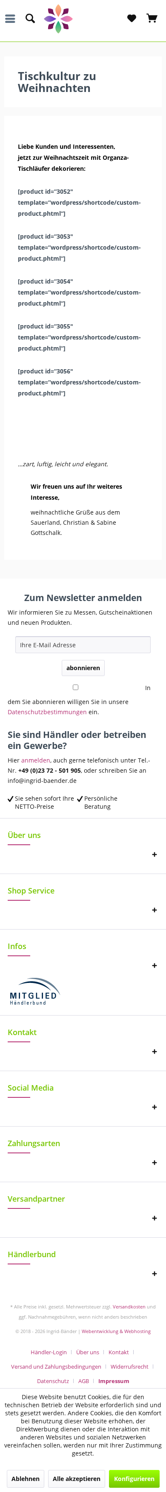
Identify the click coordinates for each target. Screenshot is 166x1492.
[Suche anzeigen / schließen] (29, 18)
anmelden (35, 760)
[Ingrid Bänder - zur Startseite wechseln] (83, 18)
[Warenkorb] (152, 18)
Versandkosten (129, 1306)
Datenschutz (53, 1381)
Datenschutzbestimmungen (47, 712)
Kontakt (119, 1352)
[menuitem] (12, 18)
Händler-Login (49, 1352)
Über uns (87, 1352)
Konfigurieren (134, 1479)
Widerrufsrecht (130, 1366)
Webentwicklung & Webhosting (116, 1331)
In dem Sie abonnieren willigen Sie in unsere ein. (79, 700)
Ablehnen (25, 1479)
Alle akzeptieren (76, 1479)
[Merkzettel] (131, 18)
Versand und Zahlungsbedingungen (56, 1366)
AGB (83, 1381)
